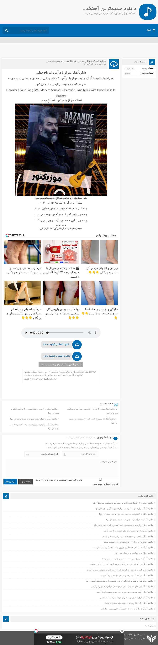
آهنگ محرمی (148, 73)
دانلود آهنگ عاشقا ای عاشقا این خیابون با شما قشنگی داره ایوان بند (123, 547)
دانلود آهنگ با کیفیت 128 (56, 356)
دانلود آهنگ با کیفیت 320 (56, 344)
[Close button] (122, 631)
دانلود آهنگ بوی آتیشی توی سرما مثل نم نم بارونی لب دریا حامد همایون (121, 564)
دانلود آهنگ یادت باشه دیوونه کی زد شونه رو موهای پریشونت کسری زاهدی (120, 570)
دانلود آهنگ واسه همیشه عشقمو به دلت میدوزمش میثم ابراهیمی (124, 592)
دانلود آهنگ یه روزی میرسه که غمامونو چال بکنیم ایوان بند (127, 558)
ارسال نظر (10, 481)
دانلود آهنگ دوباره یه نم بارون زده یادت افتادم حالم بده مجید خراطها (34, 426)
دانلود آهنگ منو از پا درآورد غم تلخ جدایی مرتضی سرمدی (76, 61)
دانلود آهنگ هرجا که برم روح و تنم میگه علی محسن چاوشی (127, 609)
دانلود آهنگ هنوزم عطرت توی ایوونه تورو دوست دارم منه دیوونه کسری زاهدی (118, 581)
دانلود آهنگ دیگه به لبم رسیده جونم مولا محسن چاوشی (128, 603)
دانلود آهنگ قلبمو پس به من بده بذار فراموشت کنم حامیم (128, 536)
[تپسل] (36, 631)
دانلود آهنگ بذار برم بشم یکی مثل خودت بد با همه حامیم (128, 531)
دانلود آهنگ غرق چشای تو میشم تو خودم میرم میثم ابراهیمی (126, 597)
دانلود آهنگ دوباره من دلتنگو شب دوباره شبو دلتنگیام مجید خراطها (35, 411)
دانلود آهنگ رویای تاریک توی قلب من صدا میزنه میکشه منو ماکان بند (92, 411)
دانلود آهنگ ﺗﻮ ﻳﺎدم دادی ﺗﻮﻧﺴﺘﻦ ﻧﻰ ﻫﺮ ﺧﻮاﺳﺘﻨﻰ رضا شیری (127, 575)
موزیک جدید (150, 625)
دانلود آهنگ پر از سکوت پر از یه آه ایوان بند (134, 553)
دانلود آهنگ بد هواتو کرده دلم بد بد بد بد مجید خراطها (33, 419)
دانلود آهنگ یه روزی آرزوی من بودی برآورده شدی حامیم (128, 542)
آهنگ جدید (88, 64)
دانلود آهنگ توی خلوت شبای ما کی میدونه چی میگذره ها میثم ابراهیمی (122, 586)
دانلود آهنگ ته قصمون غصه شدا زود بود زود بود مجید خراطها (93, 421)
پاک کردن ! (25, 481)
